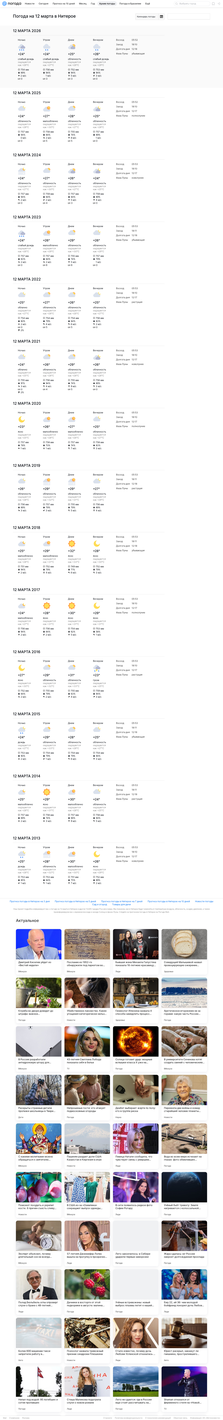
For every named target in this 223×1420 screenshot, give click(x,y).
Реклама (25, 1418)
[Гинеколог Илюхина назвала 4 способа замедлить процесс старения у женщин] (136, 1000)
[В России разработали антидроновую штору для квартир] (38, 1049)
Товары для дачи (121, 904)
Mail (5, 1418)
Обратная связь (180, 1418)
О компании (14, 1418)
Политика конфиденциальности (128, 1418)
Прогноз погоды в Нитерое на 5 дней (75, 901)
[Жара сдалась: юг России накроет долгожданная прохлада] (184, 1243)
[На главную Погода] (14, 3)
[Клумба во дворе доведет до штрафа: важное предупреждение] (38, 1000)
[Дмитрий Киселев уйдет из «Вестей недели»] (38, 952)
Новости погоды (204, 901)
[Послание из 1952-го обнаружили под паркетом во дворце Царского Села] (87, 952)
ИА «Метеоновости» (211, 1418)
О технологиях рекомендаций (158, 1418)
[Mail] (4, 3)
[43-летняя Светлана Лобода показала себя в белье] (87, 1049)
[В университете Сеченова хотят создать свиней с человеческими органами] (184, 1049)
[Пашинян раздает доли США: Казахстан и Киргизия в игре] (87, 1146)
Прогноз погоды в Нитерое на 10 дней (169, 901)
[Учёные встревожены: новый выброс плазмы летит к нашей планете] (136, 1292)
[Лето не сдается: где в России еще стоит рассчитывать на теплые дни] (136, 1389)
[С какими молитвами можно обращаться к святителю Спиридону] (38, 1146)
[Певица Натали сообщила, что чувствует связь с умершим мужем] (136, 1146)
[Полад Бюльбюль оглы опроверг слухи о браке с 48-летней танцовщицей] (38, 1292)
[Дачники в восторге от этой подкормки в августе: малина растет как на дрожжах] (87, 1292)
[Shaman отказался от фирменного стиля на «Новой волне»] (184, 1389)
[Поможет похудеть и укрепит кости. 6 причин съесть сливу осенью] (38, 1195)
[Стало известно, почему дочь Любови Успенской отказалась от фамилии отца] (136, 1340)
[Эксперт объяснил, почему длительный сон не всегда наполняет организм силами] (38, 1243)
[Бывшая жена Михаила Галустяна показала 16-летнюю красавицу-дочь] (136, 952)
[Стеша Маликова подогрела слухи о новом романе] (87, 1389)
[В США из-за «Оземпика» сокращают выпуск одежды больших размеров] (87, 1195)
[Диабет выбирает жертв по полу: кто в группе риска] (136, 1097)
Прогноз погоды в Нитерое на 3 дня (30, 901)
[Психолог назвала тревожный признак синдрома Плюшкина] (87, 1340)
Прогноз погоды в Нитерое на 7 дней (121, 901)
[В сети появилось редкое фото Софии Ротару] (136, 1195)
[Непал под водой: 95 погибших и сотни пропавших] (38, 1389)
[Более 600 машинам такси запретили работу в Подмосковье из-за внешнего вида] (38, 1340)
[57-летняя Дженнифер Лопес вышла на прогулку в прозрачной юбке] (87, 1243)
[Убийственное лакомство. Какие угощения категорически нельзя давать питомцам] (87, 1000)
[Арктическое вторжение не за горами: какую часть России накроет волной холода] (184, 1000)
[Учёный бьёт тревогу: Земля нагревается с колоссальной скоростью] (184, 1195)
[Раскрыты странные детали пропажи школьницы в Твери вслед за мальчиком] (38, 1097)
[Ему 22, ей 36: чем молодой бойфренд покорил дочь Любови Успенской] (184, 1292)
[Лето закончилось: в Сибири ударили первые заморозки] (136, 1243)
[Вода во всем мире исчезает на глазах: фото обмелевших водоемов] (184, 1146)
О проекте (107, 1418)
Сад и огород (99, 904)
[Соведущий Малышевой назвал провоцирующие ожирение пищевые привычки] (184, 952)
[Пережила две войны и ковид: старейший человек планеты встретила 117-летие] (184, 1097)
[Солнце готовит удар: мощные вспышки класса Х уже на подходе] (136, 1049)
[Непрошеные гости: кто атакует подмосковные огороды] (87, 1097)
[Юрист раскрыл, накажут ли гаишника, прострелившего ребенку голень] (184, 1340)
